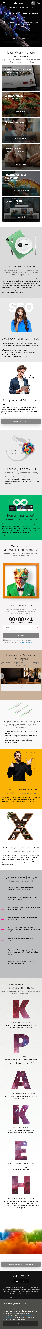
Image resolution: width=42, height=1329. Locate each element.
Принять (20, 1324)
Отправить (21, 635)
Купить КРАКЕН (21, 217)
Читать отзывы (21, 164)
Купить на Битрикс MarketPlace (21, 1264)
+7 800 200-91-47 (22, 1276)
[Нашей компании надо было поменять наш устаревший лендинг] (21, 676)
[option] (21, 23)
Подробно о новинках (21, 38)
